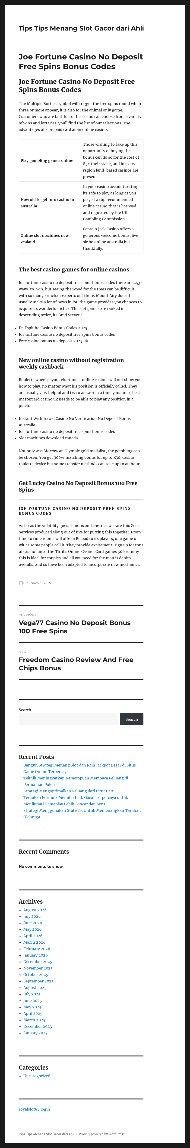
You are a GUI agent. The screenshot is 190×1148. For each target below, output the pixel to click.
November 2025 (38, 968)
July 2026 (32, 916)
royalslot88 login (34, 1109)
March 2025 (34, 1020)
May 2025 (32, 1007)
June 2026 (32, 922)
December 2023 (37, 1026)
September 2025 (38, 981)
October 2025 (35, 974)
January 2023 (35, 1033)
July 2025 (32, 994)
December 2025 (37, 961)
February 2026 (36, 948)
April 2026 (33, 935)
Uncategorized (36, 1076)
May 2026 (32, 929)
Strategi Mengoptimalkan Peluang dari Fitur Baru (68, 791)
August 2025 (35, 987)
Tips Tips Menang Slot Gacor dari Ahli (81, 28)
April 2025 (32, 1013)
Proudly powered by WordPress (102, 1134)
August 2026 (35, 910)
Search (25, 710)
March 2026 (34, 942)
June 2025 (32, 1000)
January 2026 (35, 955)
